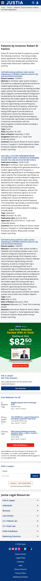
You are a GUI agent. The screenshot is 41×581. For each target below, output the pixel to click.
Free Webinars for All (10, 397)
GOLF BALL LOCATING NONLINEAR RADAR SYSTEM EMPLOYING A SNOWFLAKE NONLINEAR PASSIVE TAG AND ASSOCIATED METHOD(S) (20, 158)
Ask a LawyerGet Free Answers (9, 376)
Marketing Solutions (12, 536)
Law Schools (8, 515)
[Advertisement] (20, 26)
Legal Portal (20, 558)
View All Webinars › (20, 445)
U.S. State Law (9, 526)
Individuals (7, 505)
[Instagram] (19, 549)
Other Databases (10, 531)
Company (20, 562)
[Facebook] (16, 549)
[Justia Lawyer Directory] (31, 549)
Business (6, 510)
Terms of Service (20, 569)
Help (20, 565)
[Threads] (22, 549)
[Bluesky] (25, 549)
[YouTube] (13, 549)
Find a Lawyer (7, 466)
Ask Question (20, 388)
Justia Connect (20, 554)
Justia (3, 7)
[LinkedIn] (10, 549)
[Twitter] (28, 549)
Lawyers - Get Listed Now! (20, 483)
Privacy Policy (20, 573)
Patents (9, 7)
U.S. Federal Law (10, 521)
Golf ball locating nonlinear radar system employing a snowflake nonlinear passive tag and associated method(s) (19, 74)
